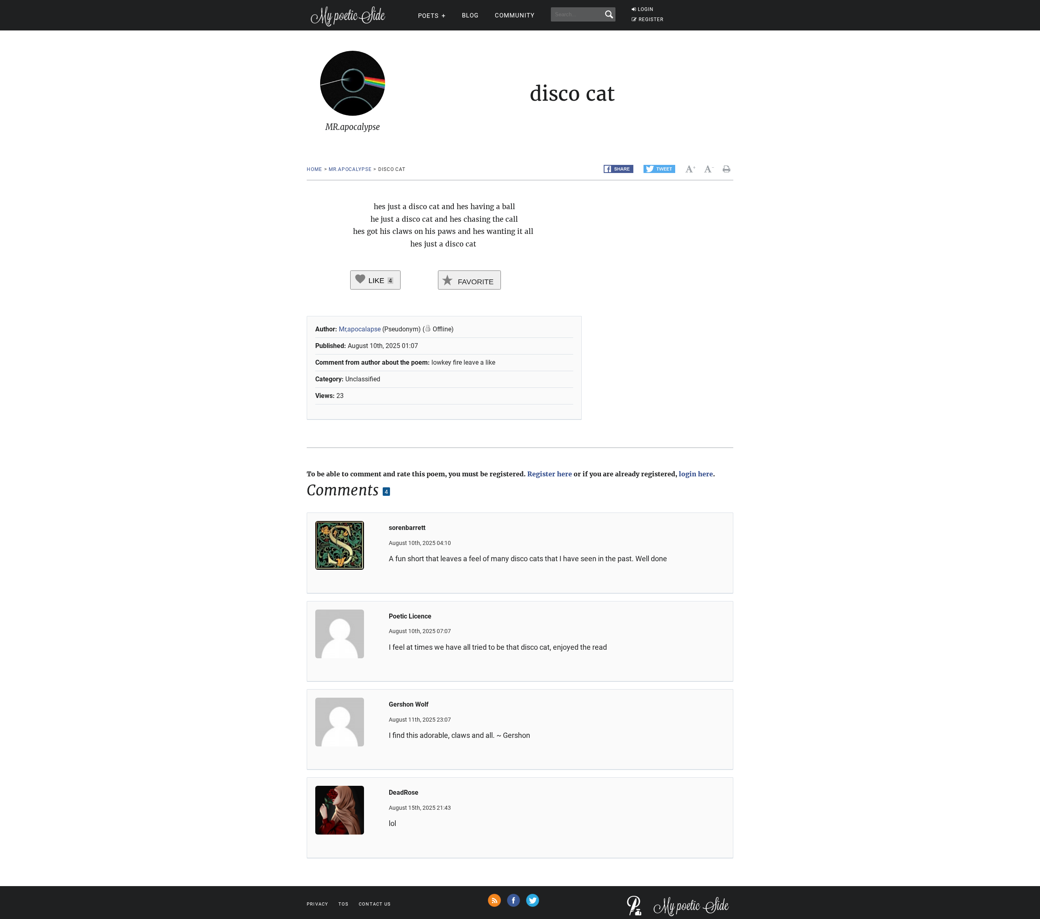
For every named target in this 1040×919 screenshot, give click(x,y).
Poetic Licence (410, 616)
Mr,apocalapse (360, 329)
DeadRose (403, 792)
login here (696, 474)
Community (515, 15)
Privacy (317, 904)
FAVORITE (475, 282)
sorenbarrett (407, 528)
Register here (549, 474)
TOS (343, 904)
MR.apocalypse (350, 169)
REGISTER (651, 19)
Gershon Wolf (409, 704)
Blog (470, 15)
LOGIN (646, 9)
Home (314, 169)
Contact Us (375, 904)
